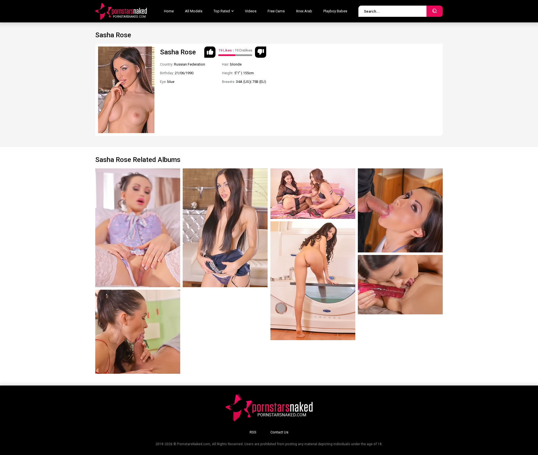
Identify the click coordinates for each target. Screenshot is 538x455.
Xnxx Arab (304, 11)
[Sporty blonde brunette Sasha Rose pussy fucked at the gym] (137, 332)
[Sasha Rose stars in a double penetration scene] (312, 280)
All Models (193, 11)
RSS (253, 432)
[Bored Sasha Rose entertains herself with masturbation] (137, 227)
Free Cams (276, 11)
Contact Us (279, 432)
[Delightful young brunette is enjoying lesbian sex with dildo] (312, 193)
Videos (250, 11)
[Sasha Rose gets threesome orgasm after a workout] (400, 210)
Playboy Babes (335, 11)
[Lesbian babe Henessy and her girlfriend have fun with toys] (400, 284)
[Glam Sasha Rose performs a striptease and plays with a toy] (225, 227)
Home (169, 11)
